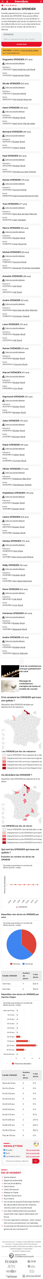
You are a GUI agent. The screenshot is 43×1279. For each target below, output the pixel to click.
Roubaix (16, 118)
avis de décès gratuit (30, 50)
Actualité (8, 1150)
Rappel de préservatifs (13, 1180)
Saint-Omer (18, 123)
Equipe (19, 1242)
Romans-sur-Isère (21, 172)
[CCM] (32, 1261)
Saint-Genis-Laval (19, 557)
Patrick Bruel (9, 1186)
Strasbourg (17, 479)
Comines (17, 461)
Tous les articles (18, 1244)
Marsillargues (18, 485)
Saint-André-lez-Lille (21, 69)
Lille (14, 286)
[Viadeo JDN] (32, 1271)
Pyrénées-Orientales (31, 268)
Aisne (22, 148)
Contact (8, 1244)
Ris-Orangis (18, 99)
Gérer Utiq (37, 1246)
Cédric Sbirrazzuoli (11, 1189)
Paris (15, 551)
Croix (15, 388)
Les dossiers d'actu (12, 1156)
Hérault (26, 316)
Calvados (21, 220)
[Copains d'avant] (11, 1271)
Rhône (30, 557)
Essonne (27, 99)
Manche (33, 214)
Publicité (38, 1242)
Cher (36, 196)
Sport (7, 1153)
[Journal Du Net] (11, 1266)
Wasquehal (17, 629)
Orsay (15, 244)
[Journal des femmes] (11, 1261)
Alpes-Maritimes (24, 581)
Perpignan (17, 268)
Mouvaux (16, 437)
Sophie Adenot (10, 1177)
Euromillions (9, 1199)
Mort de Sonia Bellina (12, 1183)
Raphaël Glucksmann (13, 1196)
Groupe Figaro (27, 1249)
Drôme (32, 172)
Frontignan (17, 316)
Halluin (16, 455)
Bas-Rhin (27, 479)
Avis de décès (11, 5)
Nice (15, 581)
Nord (33, 69)
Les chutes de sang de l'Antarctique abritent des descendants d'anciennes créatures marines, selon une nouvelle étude (22, 1205)
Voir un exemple (33, 1150)
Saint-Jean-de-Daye (21, 214)
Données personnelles (9, 1246)
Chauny (16, 148)
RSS (25, 1244)
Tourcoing (16, 93)
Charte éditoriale (28, 1242)
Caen (15, 220)
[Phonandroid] (32, 1276)
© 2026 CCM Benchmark (21, 1251)
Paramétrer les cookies (25, 1246)
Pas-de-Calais (29, 123)
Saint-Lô (16, 653)
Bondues (16, 412)
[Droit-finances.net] (32, 1266)
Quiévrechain (18, 75)
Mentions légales (16, 1249)
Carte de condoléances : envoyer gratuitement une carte (30, 669)
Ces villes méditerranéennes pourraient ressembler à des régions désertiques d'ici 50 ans (21, 1214)
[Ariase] (11, 1276)
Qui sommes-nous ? (9, 1242)
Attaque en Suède (11, 1192)
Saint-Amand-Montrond (23, 196)
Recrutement (32, 1244)
